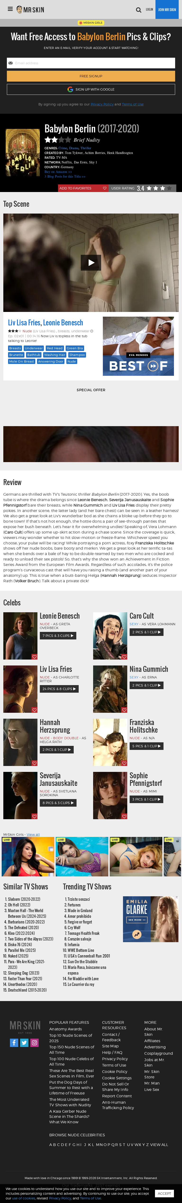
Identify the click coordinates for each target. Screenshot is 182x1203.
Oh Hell (19, 904)
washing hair (54, 355)
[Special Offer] (91, 429)
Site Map (110, 1046)
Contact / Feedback (111, 1037)
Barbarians (26, 921)
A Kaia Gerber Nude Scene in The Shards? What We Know (69, 1116)
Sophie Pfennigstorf (146, 779)
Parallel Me (22, 950)
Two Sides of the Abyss (30, 938)
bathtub (33, 355)
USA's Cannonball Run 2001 (89, 955)
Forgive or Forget (80, 921)
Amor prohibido (79, 916)
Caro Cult (142, 616)
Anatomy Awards (65, 1029)
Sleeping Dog (24, 973)
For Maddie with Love (83, 978)
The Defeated (23, 927)
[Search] (139, 9)
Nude (72, 361)
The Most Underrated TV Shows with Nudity (70, 1102)
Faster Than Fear (25, 978)
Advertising (155, 1047)
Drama (73, 148)
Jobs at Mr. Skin (154, 1062)
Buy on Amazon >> (58, 171)
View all (33, 834)
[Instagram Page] (34, 1043)
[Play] (91, 263)
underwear (34, 348)
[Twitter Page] (24, 1043)
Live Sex (151, 1089)
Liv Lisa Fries (24, 322)
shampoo (77, 355)
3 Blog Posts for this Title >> (65, 176)
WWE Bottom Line (81, 950)
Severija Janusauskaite (58, 779)
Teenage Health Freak (83, 933)
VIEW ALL (151, 1144)
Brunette (16, 355)
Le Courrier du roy (81, 984)
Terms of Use (133, 104)
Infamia (73, 944)
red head (55, 348)
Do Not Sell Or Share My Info (115, 1087)
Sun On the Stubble (82, 961)
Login (149, 9)
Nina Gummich (149, 669)
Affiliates (152, 1041)
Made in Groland (80, 910)
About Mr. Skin (153, 1032)
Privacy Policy (102, 104)
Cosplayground (158, 1053)
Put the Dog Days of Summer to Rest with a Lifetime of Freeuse (71, 1087)
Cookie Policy (114, 1071)
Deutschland (27, 990)
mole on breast (21, 361)
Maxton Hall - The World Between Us (27, 913)
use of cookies (23, 1198)
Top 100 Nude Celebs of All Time (71, 1062)
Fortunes (74, 904)
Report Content (117, 1096)
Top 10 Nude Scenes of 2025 (70, 1038)
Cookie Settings (117, 1078)
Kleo (21, 933)
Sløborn (24, 899)
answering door (51, 361)
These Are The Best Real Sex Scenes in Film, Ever (71, 1073)
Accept (164, 1193)
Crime (63, 148)
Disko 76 (20, 944)
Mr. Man (152, 1083)
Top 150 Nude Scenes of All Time (71, 1050)
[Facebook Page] (14, 1043)
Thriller (86, 148)
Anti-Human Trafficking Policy (118, 1105)
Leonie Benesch (63, 322)
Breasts (15, 348)
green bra (75, 348)
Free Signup (91, 76)
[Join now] (167, 9)
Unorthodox (22, 984)
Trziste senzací (79, 899)
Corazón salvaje (79, 938)
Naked (18, 955)
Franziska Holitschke (144, 726)
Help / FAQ (112, 1052)
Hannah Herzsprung (55, 726)
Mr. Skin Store (151, 1074)
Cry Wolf (74, 927)
